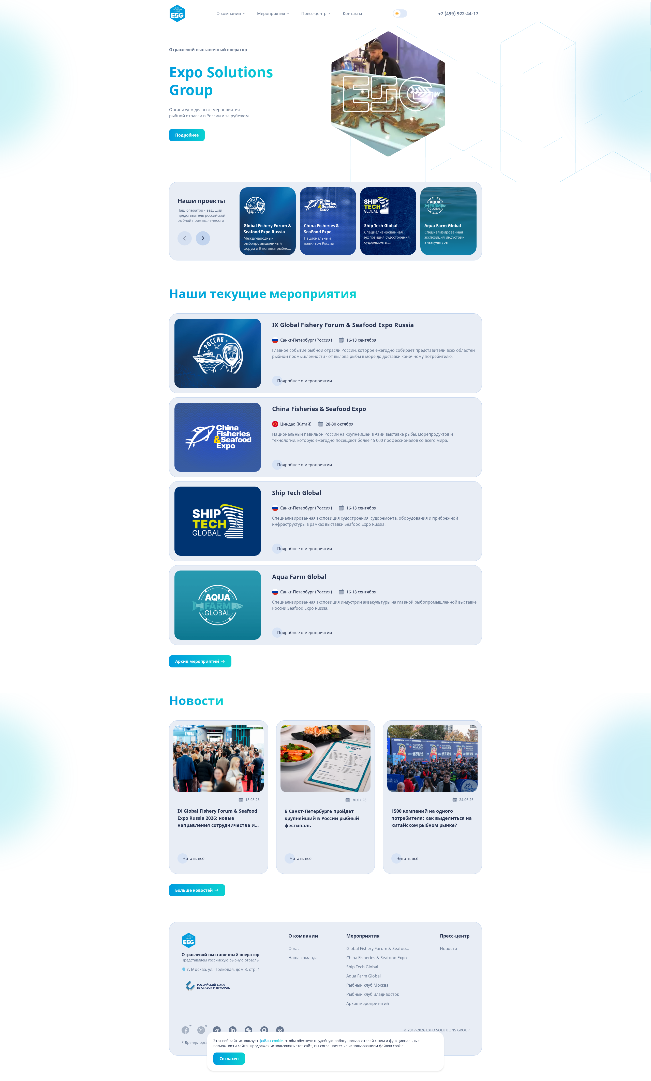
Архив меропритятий (367, 1003)
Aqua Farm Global (363, 976)
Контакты (352, 13)
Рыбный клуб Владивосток (372, 994)
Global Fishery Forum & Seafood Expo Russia (377, 949)
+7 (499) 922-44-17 (458, 13)
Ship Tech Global (362, 967)
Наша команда (303, 957)
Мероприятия (271, 13)
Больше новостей (194, 890)
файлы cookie (271, 1040)
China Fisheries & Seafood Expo (376, 957)
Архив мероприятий (197, 661)
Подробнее (187, 135)
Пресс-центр (314, 13)
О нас (294, 948)
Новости (448, 948)
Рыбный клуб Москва (367, 985)
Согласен (229, 1058)
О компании (228, 13)
